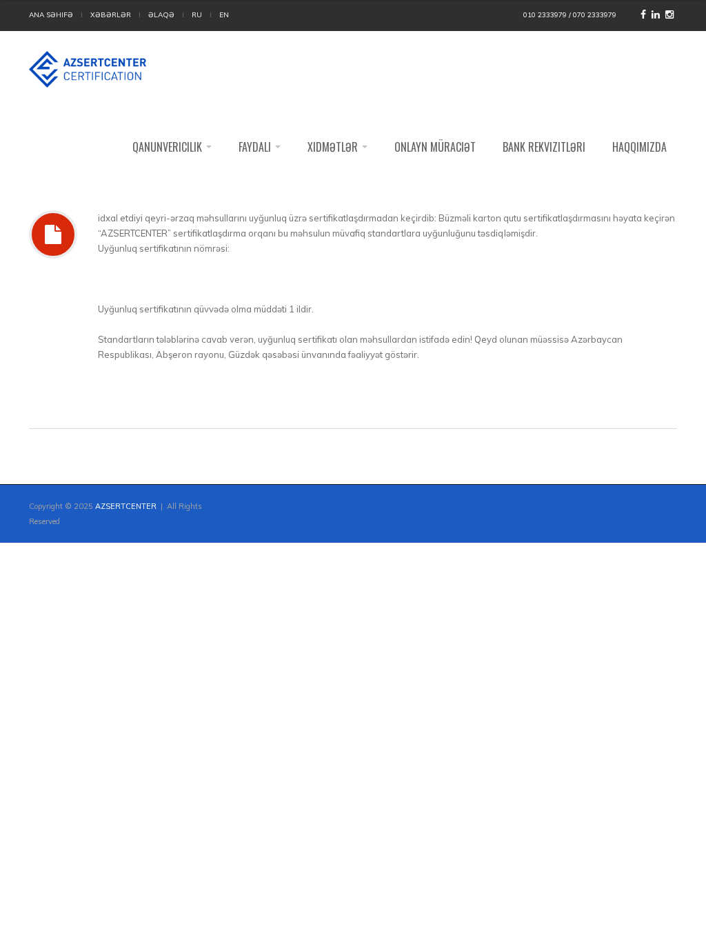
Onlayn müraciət (435, 147)
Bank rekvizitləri (544, 147)
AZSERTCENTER (126, 506)
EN (224, 14)
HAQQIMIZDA (639, 147)
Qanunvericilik (168, 147)
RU (197, 14)
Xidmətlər (334, 147)
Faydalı (256, 147)
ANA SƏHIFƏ (51, 14)
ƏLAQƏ (161, 14)
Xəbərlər (110, 14)
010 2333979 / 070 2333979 (569, 14)
